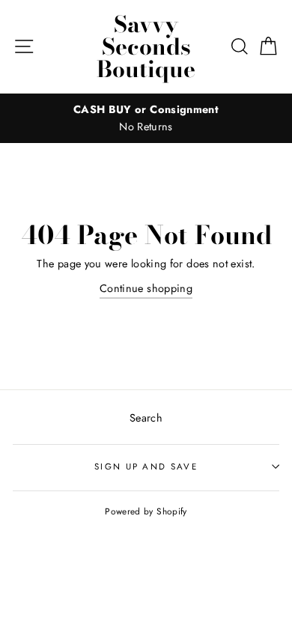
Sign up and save (146, 467)
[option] (146, 118)
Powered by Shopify (146, 511)
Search (146, 417)
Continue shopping (146, 288)
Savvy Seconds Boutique (146, 46)
